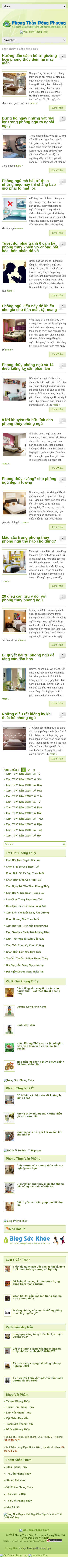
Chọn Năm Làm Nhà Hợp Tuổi (23, 952)
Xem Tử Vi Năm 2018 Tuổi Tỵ (23, 802)
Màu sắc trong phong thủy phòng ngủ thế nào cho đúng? (29, 539)
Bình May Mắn (26, 1024)
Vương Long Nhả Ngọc (31, 1006)
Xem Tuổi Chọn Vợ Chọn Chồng (25, 945)
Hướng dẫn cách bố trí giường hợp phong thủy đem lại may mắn (29, 59)
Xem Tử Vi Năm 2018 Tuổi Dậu (24, 824)
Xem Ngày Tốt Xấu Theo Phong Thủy (27, 886)
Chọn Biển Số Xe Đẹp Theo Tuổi (25, 873)
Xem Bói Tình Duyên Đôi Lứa (23, 860)
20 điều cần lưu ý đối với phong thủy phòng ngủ (24, 598)
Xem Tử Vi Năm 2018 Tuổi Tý (23, 773)
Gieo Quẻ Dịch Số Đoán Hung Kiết (26, 906)
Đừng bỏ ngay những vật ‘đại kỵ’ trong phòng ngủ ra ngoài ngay (28, 122)
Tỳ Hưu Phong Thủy (18, 1401)
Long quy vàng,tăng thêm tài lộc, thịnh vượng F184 (38, 1335)
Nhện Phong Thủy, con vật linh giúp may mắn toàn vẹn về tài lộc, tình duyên (40, 1046)
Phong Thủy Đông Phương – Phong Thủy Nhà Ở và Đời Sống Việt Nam (40, 1536)
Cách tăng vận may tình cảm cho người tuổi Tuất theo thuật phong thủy (38, 991)
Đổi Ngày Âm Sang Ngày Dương (25, 965)
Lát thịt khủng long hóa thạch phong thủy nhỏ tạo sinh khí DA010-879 (37, 1350)
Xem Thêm (57, 108)
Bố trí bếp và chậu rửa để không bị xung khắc (39, 1096)
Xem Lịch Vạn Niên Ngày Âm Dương (27, 912)
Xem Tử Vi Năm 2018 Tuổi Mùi (24, 813)
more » (33, 103)
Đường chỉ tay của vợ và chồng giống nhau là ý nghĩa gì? (37, 1312)
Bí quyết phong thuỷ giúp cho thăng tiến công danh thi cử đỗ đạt (40, 1185)
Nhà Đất (10, 1507)
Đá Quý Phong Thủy (18, 1429)
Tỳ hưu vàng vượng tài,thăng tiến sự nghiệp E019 (37, 1364)
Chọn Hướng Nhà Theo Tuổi (22, 919)
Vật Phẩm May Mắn (17, 1418)
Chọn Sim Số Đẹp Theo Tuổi (22, 866)
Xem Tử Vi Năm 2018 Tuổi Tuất (24, 830)
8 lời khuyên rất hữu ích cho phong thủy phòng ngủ (27, 422)
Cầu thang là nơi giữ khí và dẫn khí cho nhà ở (39, 1133)
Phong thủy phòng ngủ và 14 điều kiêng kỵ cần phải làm (27, 367)
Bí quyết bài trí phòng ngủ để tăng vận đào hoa (28, 657)
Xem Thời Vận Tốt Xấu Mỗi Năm (25, 938)
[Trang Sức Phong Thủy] (19, 1080)
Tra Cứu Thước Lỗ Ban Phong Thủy (27, 958)
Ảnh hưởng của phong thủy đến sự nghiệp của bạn (40, 1167)
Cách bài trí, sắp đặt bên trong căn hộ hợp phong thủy (37, 1297)
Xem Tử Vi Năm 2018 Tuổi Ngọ (24, 807)
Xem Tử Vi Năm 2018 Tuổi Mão (24, 790)
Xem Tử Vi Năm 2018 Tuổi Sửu (24, 779)
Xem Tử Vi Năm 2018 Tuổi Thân (24, 818)
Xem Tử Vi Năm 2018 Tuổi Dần (24, 785)
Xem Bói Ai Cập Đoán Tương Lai (25, 893)
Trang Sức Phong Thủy (19, 1423)
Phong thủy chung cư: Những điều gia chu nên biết (39, 1115)
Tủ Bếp (21, 1494)
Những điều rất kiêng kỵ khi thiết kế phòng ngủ (27, 716)
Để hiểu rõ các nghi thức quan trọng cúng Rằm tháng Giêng (36, 1282)
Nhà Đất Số (17, 1229)
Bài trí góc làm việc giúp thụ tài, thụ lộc (40, 1203)
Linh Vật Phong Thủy (18, 1412)
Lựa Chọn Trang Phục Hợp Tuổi (24, 899)
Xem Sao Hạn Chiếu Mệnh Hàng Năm (27, 932)
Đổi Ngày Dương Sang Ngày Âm (25, 971)
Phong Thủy (20, 1467)
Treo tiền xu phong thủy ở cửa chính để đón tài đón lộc (40, 1063)
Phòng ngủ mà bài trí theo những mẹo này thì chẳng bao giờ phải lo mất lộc (29, 184)
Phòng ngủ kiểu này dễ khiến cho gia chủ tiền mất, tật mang (29, 308)
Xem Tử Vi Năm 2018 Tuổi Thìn (24, 796)
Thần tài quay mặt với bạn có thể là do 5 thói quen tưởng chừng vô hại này (39, 1268)
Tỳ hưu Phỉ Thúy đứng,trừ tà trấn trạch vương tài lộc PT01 (38, 1379)
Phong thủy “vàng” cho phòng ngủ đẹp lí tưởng (29, 480)
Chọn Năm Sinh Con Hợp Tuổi (24, 879)
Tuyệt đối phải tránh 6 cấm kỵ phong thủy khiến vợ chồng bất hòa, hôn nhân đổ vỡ (30, 247)
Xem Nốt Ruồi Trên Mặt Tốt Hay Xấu (27, 925)
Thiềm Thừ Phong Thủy (20, 1407)
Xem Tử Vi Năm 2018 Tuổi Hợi (23, 835)
